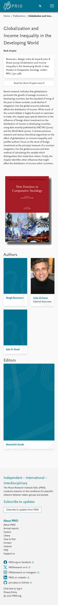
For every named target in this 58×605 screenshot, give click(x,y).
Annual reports (11, 528)
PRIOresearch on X (18, 567)
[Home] (13, 6)
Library (7, 536)
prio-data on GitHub (19, 583)
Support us (9, 554)
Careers (7, 532)
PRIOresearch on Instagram (23, 572)
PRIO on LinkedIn (18, 578)
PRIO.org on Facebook (20, 562)
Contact (7, 543)
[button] (52, 6)
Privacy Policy (10, 592)
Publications (19, 16)
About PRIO (9, 525)
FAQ (6, 550)
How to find (9, 539)
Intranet (8, 546)
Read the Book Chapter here (28, 83)
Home (7, 16)
